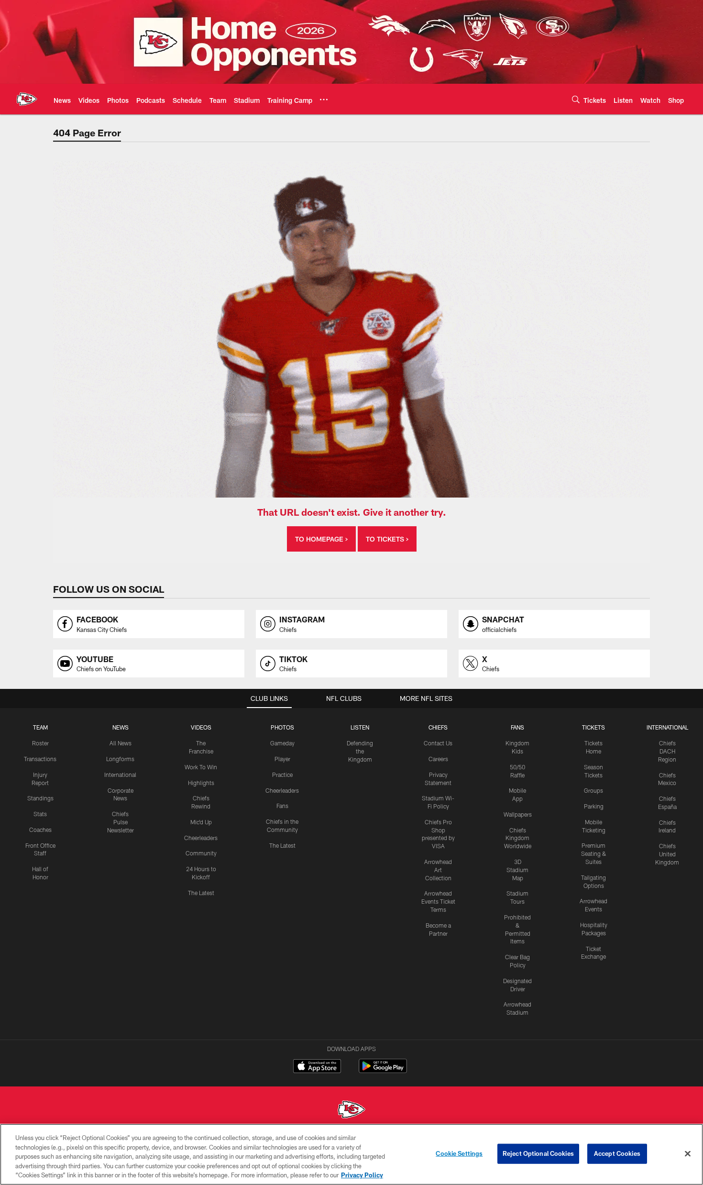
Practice (282, 774)
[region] (351, 1154)
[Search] (576, 99)
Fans (282, 805)
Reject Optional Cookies (538, 1153)
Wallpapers (518, 814)
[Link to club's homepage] (26, 99)
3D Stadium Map (517, 869)
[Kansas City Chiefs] (351, 1110)
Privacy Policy (362, 1175)
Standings (40, 798)
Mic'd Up (201, 822)
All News (121, 743)
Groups (593, 790)
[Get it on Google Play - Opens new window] (382, 1071)
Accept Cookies (617, 1153)
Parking (594, 806)
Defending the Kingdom (360, 751)
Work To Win (201, 767)
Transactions (40, 758)
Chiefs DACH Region (667, 751)
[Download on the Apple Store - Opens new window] (317, 1067)
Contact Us (438, 743)
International (120, 774)
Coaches (40, 829)
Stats (40, 813)
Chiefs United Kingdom (667, 853)
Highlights (201, 782)
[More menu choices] (324, 99)
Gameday (282, 743)
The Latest (201, 892)
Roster (40, 743)
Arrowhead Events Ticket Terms (438, 901)
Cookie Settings (459, 1153)
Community (201, 853)
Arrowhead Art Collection (438, 869)
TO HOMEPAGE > (321, 539)
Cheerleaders (201, 837)
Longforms (120, 758)
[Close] (687, 1153)
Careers (438, 758)
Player (282, 758)
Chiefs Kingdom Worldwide (517, 838)
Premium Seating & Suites (593, 853)
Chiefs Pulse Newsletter (120, 821)
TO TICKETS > (387, 539)
